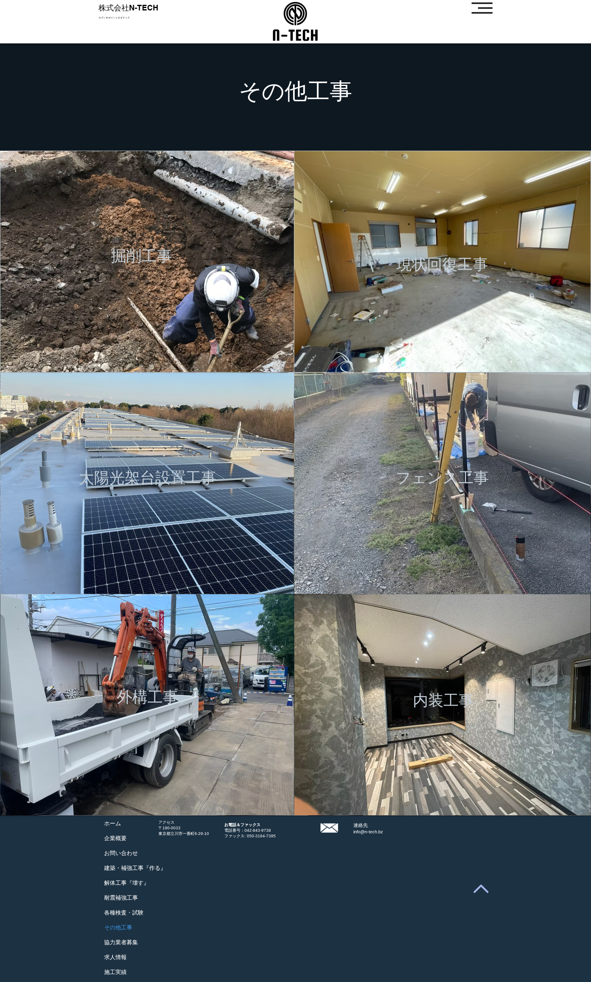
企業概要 (115, 838)
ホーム (112, 823)
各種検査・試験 (124, 912)
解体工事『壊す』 (126, 882)
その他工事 (118, 927)
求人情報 (115, 957)
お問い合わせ (121, 853)
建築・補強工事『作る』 (135, 868)
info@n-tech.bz (368, 831)
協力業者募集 (121, 942)
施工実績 (115, 972)
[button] (482, 8)
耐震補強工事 (121, 897)
